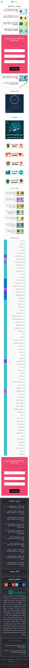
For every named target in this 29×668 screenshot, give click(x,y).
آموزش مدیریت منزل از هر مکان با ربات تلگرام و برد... (11, 193)
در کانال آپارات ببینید (14, 641)
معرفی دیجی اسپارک (6, 664)
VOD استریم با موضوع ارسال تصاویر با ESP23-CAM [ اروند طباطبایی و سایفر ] (15, 651)
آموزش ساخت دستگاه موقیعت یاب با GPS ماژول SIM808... (11, 206)
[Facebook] (23, 584)
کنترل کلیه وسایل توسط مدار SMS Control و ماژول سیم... (11, 231)
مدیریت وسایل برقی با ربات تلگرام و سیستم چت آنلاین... (11, 225)
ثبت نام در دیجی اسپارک (14, 666)
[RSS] (6, 584)
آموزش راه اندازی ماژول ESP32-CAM (10, 218)
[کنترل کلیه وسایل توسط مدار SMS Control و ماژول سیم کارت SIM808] (20, 231)
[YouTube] (13, 584)
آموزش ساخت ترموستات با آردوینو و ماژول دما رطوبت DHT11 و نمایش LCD (10, 77)
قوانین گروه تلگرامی (16, 664)
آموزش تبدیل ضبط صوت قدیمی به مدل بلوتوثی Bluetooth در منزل (15, 512)
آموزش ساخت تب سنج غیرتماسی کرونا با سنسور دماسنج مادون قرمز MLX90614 (10, 24)
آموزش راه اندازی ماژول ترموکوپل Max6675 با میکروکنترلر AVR (11, 29)
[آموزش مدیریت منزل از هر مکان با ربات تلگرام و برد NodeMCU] (20, 193)
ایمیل (23, 48)
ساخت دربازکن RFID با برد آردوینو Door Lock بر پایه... (10, 200)
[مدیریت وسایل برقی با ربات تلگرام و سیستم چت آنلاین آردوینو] (20, 225)
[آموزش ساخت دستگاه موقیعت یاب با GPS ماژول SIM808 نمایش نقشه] (20, 206)
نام (24, 53)
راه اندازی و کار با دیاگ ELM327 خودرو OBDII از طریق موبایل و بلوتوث (15, 525)
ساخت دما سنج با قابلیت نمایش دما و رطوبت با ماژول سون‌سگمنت (10, 16)
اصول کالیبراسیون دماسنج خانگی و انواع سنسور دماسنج (10, 83)
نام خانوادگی (21, 59)
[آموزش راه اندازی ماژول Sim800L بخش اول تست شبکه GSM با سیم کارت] (20, 212)
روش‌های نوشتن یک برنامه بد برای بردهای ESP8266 (15, 507)
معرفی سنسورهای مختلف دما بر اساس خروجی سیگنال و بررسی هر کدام (10, 10)
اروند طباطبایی (21, 506)
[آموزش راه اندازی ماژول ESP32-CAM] (20, 219)
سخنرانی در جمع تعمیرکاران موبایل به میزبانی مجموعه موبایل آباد (15, 646)
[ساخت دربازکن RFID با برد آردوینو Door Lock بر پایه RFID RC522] (20, 200)
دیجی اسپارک (18, 661)
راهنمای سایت (24, 664)
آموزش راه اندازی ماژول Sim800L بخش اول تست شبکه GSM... (10, 212)
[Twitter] (16, 584)
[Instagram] (20, 584)
